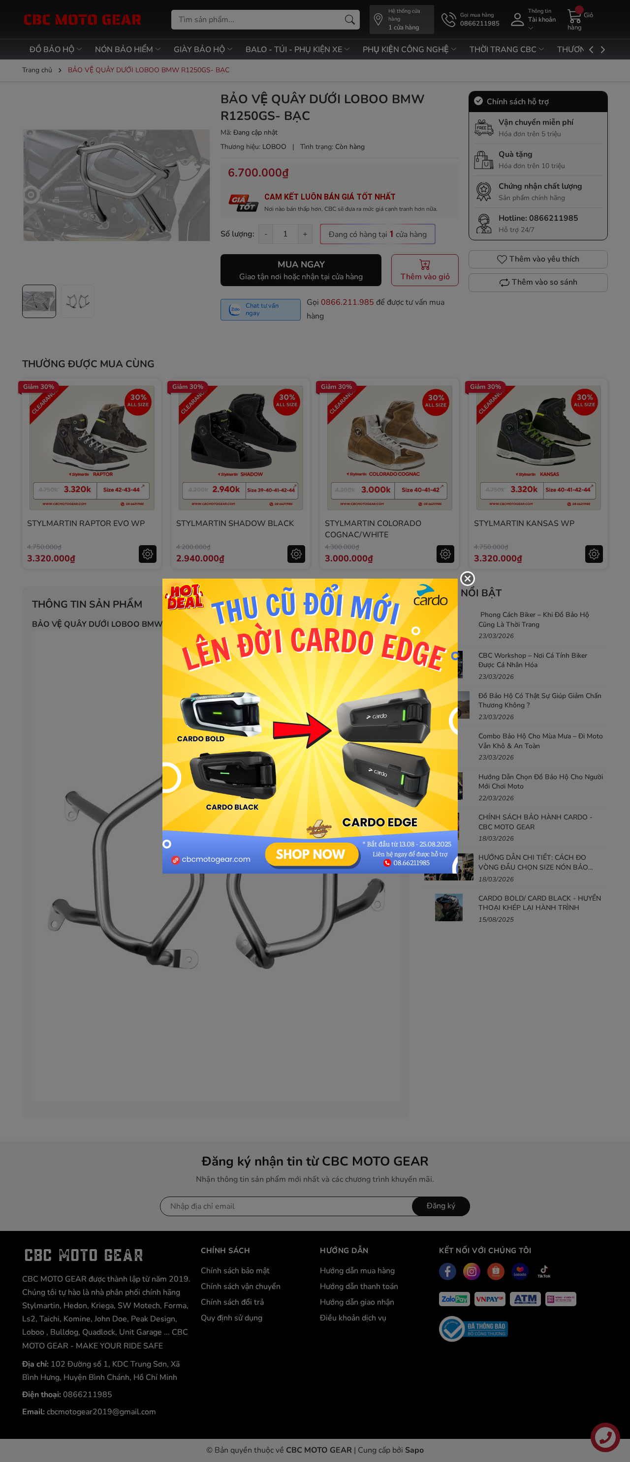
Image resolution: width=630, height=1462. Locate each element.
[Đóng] (467, 578)
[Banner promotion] (310, 725)
